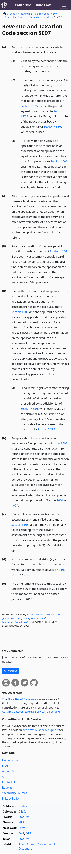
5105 (62, 570)
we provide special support (41, 730)
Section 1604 (58, 251)
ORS (28, 833)
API (4, 776)
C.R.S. (22, 811)
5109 (26, 575)
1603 (60, 500)
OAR (21, 833)
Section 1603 (59, 161)
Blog (5, 765)
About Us (8, 771)
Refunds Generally (40, 17)
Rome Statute (27, 844)
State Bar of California (22, 699)
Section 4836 (52, 127)
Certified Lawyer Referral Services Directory (30, 711)
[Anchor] (62, 52)
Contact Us (9, 782)
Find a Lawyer (11, 760)
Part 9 (10, 17)
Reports (7, 787)
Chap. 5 (21, 17)
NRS (21, 822)
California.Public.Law (33, 5)
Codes (13, 13)
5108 (14, 575)
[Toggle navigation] (64, 5)
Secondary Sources (14, 793)
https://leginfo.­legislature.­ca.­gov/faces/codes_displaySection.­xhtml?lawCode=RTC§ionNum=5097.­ (34, 618)
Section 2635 (29, 106)
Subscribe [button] (10, 671)
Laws (22, 828)
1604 (14, 505)
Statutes (24, 817)
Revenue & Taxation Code (34, 13)
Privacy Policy (11, 798)
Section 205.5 (46, 429)
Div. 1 (56, 13)
